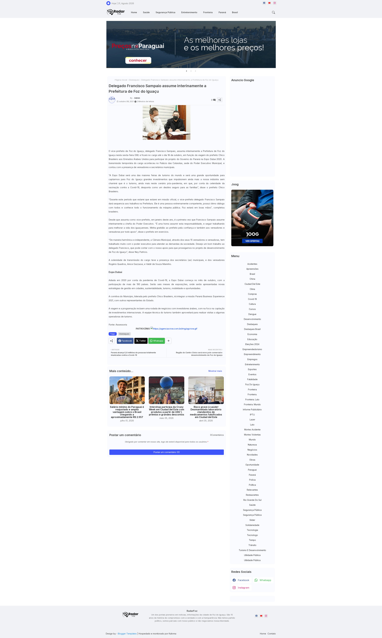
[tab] (134, 12)
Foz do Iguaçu (252, 384)
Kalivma (172, 633)
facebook (243, 580)
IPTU (252, 414)
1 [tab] (186, 71)
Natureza (252, 444)
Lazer (252, 419)
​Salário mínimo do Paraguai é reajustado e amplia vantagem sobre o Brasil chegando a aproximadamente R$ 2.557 (127, 412)
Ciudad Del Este (252, 284)
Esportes (252, 369)
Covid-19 (252, 299)
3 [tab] (195, 71)
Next (278, 44)
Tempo (252, 540)
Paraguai (252, 469)
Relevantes (252, 490)
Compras (252, 294)
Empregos (252, 359)
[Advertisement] (252, 130)
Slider (252, 520)
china (252, 279)
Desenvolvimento (252, 319)
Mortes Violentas (252, 434)
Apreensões (252, 269)
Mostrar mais (215, 371)
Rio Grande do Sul (252, 500)
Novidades (252, 454)
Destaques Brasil (252, 329)
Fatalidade (252, 379)
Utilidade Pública (252, 555)
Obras (252, 459)
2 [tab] (191, 71)
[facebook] (264, 3)
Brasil (235, 12)
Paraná (222, 12)
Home (134, 12)
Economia (252, 334)
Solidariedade (252, 525)
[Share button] (168, 341)
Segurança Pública (165, 12)
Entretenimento (189, 12)
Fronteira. (252, 394)
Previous (103, 44)
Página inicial (121, 80)
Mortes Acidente (252, 429)
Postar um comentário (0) (166, 452)
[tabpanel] (191, 44)
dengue (252, 314)
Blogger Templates (127, 633)
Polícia (252, 479)
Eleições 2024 (252, 344)
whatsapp (265, 580)
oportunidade (252, 464)
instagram (243, 587)
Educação (252, 339)
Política (252, 485)
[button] (274, 12)
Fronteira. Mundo (252, 404)
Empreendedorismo (252, 349)
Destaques (134, 80)
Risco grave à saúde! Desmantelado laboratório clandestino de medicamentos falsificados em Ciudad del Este (206, 412)
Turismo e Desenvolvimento (252, 550)
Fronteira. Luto (252, 399)
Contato (272, 633)
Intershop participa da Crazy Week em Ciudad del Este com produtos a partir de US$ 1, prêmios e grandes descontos (166, 411)
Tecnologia (252, 530)
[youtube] (269, 3)
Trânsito (252, 545)
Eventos (252, 374)
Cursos (252, 309)
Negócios (252, 449)
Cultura (252, 304)
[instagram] (275, 3)
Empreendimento (252, 354)
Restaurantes (252, 495)
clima (252, 289)
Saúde (146, 12)
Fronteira (208, 12)
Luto (252, 424)
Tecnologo (252, 535)
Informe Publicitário (252, 409)
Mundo (252, 439)
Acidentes (252, 264)
